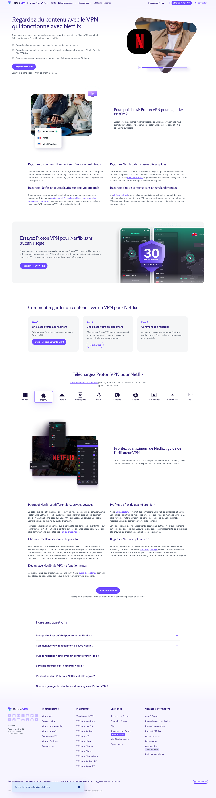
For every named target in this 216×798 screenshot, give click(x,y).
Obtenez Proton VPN (181, 3)
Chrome (117, 399)
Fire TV (190, 399)
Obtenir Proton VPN (23, 66)
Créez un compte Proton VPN (84, 382)
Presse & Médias (153, 731)
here (48, 787)
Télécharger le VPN (85, 716)
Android (62, 399)
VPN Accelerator (135, 177)
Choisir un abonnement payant (49, 342)
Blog (113, 726)
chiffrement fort (120, 195)
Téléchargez (95, 345)
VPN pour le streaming (52, 726)
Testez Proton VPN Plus (33, 266)
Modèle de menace (120, 739)
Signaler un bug (51, 781)
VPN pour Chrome (84, 746)
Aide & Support (152, 716)
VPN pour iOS (82, 736)
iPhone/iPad (80, 399)
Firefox (135, 399)
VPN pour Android (84, 731)
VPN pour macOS (84, 726)
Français (200, 782)
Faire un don (151, 741)
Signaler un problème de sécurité (76, 781)
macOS (43, 399)
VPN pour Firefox (84, 751)
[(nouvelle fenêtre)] (9, 715)
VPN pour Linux (83, 741)
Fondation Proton (119, 721)
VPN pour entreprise (102, 3)
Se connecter (200, 3)
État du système (15, 781)
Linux (98, 399)
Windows (25, 399)
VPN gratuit (47, 716)
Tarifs (53, 3)
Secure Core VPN (50, 736)
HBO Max (144, 549)
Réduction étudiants (154, 754)
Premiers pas (48, 746)
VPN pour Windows (85, 721)
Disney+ (154, 549)
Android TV (172, 399)
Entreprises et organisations (158, 721)
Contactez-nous (152, 736)
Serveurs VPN (48, 721)
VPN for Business (50, 741)
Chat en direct (151, 746)
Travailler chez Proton (121, 731)
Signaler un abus (33, 781)
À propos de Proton (120, 716)
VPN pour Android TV (86, 761)
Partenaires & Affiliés (155, 726)
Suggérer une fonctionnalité (107, 781)
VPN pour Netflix (50, 731)
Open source (117, 744)
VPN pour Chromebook (87, 756)
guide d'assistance (71, 532)
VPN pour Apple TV (85, 766)
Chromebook (154, 399)
